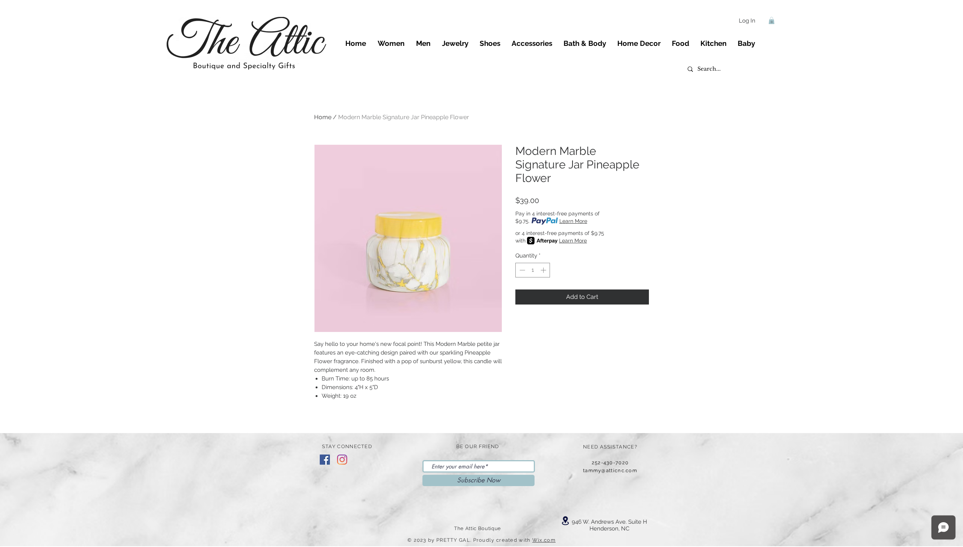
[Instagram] (342, 460)
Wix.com (544, 540)
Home (322, 117)
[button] (772, 20)
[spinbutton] (533, 270)
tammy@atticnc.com (610, 470)
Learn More (573, 221)
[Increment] (544, 270)
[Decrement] (521, 270)
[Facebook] (325, 460)
